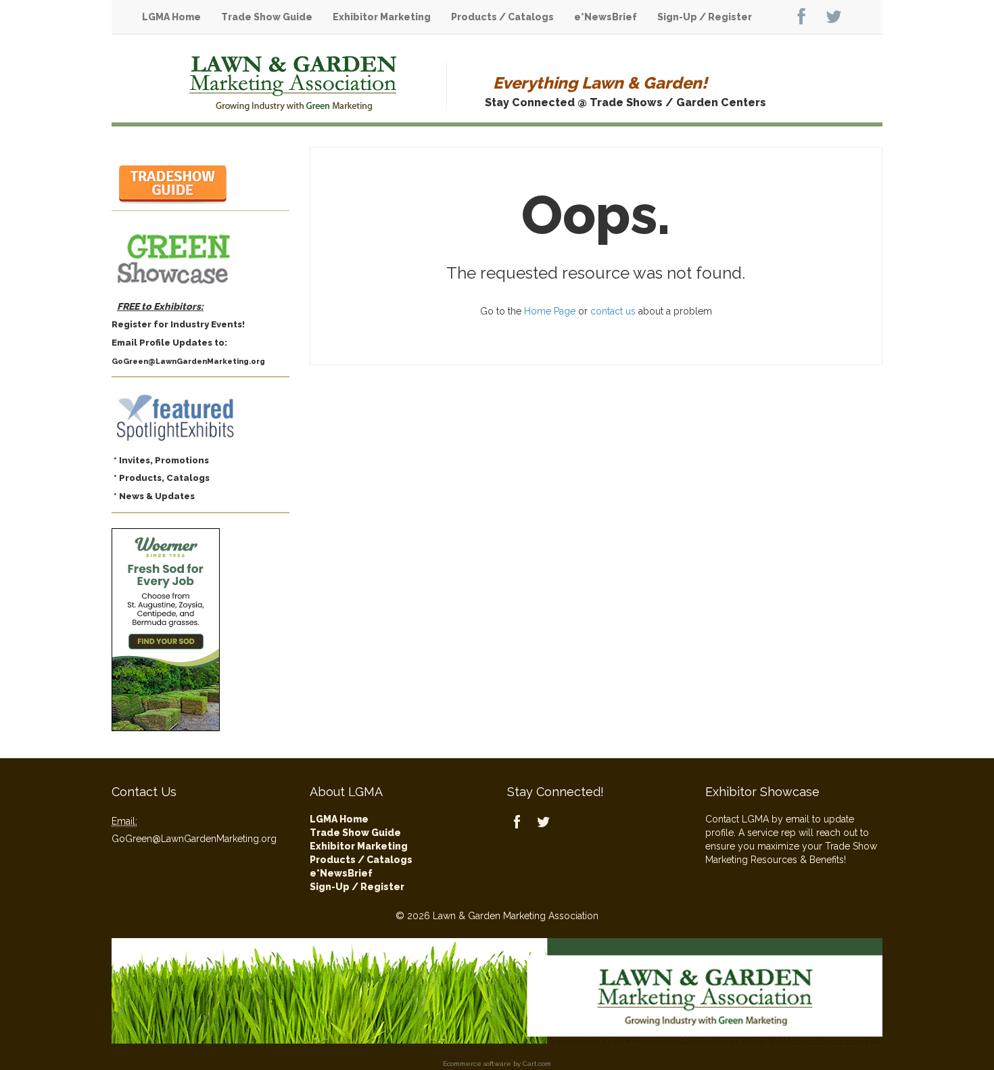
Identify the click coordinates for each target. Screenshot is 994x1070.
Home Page (549, 311)
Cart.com (537, 1063)
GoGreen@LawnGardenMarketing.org (194, 838)
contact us (613, 311)
